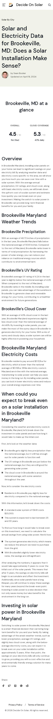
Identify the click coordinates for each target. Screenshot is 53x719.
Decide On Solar (29, 4)
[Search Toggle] (49, 5)
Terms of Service (36, 704)
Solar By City (8, 19)
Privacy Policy (15, 704)
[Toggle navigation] (4, 5)
